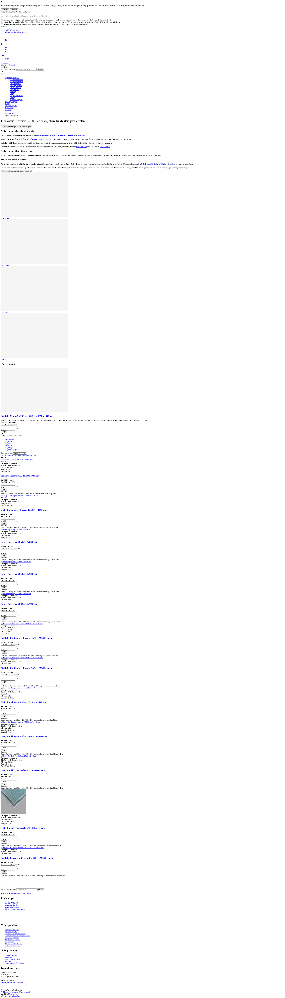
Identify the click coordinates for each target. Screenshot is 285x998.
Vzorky (12, 98)
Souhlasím (14, 9)
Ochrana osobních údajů (13, 944)
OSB (57, 135)
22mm (57, 139)
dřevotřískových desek (46, 135)
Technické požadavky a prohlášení (17, 936)
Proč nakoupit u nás (12, 930)
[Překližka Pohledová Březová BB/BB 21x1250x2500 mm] (22, 848)
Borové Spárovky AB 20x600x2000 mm (19, 574)
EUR (7, 59)
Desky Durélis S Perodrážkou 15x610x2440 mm (23, 770)
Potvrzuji (4, 26)
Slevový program (11, 102)
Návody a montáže (12, 938)
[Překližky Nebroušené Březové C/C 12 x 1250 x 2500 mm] (34, 412)
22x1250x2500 (105, 147)
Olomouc (8, 961)
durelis (70, 135)
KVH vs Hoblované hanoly (15, 909)
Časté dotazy (9, 108)
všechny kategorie (16, 100)
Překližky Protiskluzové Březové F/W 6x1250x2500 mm (26, 668)
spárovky (81, 135)
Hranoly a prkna (15, 84)
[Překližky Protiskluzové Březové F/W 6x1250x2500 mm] (22, 658)
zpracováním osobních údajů (21, 893)
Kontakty (8, 110)
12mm (40, 139)
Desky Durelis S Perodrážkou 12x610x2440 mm (23, 828)
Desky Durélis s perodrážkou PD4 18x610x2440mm (24, 736)
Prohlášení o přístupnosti (9, 992)
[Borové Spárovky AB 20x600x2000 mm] (16, 562)
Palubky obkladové (16, 80)
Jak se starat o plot (11, 905)
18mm (51, 139)
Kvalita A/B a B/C (11, 903)
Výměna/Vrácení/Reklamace (15, 934)
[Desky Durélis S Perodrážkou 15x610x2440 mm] (19, 756)
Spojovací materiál (16, 96)
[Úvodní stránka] (8, 65)
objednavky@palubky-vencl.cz (12, 982)
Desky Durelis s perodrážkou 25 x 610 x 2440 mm (23, 510)
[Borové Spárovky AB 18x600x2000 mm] (16, 594)
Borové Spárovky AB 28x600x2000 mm (19, 542)
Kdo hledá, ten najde (8, 69)
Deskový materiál (16, 86)
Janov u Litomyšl (11, 963)
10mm (34, 139)
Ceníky (7, 104)
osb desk (143, 164)
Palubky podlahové (16, 82)
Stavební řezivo (15, 88)
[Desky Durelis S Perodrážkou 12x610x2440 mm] (13, 814)
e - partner (21, 963)
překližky (63, 135)
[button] (1, 44)
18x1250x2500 (81, 147)
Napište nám (9, 942)
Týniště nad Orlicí (11, 955)
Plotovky (13, 92)
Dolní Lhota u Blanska (13, 959)
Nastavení (5, 9)
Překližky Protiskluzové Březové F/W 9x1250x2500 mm (26, 638)
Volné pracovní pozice (13, 946)
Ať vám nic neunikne (8, 889)
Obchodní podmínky (12, 940)
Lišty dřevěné (14, 90)
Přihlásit (41, 889)
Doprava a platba (11, 106)
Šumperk (8, 957)
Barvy (12, 94)
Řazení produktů (7, 453)
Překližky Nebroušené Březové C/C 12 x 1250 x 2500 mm (27, 416)
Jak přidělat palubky (12, 907)
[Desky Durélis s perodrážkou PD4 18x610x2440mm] (20, 722)
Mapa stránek (24, 992)
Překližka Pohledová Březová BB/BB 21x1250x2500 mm (27, 858)
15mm (45, 139)
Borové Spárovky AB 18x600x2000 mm (19, 604)
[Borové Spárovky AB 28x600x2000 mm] (16, 530)
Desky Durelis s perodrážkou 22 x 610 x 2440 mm (23, 702)
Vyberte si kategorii (12, 78)
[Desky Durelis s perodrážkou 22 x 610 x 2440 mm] (19, 688)
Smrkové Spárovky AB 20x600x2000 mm (20, 476)
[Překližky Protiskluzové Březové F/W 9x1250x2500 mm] (22, 624)
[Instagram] (6, 40)
